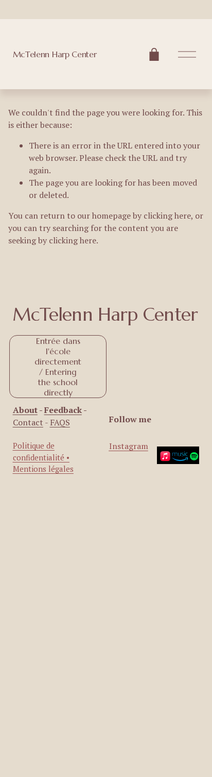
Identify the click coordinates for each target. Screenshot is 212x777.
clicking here (167, 215)
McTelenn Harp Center (55, 54)
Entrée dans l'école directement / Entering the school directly (57, 367)
